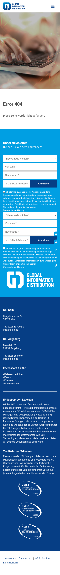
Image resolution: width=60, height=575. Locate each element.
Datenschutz (25, 558)
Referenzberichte (13, 374)
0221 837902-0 (16, 326)
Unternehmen (11, 383)
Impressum (10, 558)
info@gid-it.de (10, 329)
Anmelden (43, 183)
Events (8, 377)
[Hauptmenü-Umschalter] (53, 6)
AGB (37, 558)
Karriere (8, 380)
